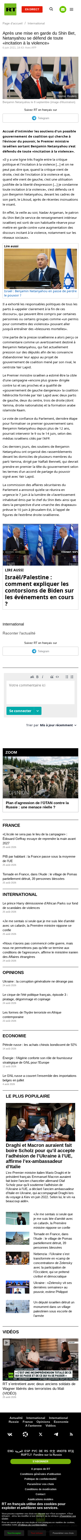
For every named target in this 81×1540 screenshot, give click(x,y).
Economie (14, 1035)
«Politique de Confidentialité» (32, 1525)
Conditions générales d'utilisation (40, 1474)
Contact (40, 1494)
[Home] (10, 9)
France (11, 825)
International (13, 624)
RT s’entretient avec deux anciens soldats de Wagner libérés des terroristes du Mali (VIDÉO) (39, 1388)
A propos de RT (40, 1468)
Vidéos (11, 1332)
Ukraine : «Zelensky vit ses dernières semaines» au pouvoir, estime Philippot (52, 1287)
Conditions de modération (40, 1489)
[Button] (62, 9)
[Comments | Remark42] (40, 701)
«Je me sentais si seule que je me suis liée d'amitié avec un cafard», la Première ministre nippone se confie (39, 925)
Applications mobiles (40, 1499)
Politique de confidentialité (40, 1479)
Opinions (13, 972)
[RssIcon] (71, 1434)
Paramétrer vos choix (40, 1484)
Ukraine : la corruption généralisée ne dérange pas (38, 981)
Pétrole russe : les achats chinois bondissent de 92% (40, 1044)
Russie (14, 1421)
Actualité (16, 1418)
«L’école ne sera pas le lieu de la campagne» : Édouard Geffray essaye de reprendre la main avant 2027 (39, 838)
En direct (32, 9)
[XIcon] (40, 1434)
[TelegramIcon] (55, 1434)
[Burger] (71, 9)
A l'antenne (33, 1425)
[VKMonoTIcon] (9, 1434)
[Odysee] (25, 1434)
